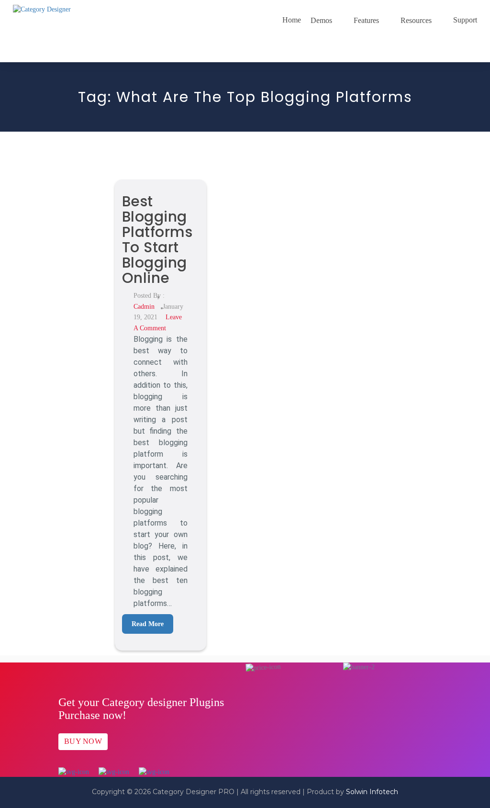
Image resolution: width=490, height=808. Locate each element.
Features (366, 20)
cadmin (144, 306)
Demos (321, 20)
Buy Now (83, 741)
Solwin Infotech (372, 791)
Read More (148, 624)
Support (465, 20)
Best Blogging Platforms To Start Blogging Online (157, 239)
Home (291, 20)
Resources (416, 20)
